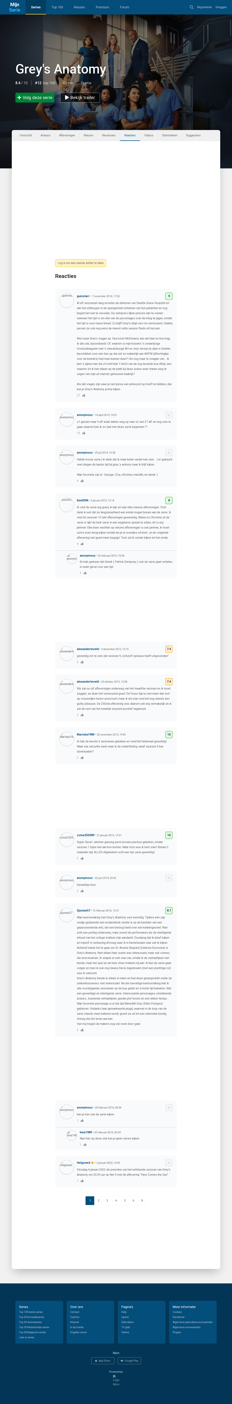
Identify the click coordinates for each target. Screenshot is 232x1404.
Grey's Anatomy (60, 69)
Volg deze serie (37, 97)
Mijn (14, 7)
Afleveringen (67, 135)
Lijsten (125, 1317)
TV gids (125, 1327)
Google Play (131, 1360)
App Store (104, 1360)
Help (124, 1312)
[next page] (142, 1200)
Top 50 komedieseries (31, 1317)
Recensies (109, 135)
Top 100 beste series (31, 1312)
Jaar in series (26, 1337)
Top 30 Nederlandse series (34, 1327)
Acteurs (45, 135)
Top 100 (57, 7)
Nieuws (79, 7)
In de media (77, 1327)
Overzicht (26, 135)
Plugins (177, 1332)
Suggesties (193, 135)
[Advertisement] (116, 168)
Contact (74, 1312)
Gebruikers (127, 1322)
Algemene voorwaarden (186, 1327)
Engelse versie (78, 1332)
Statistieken (169, 135)
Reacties (130, 135)
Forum (124, 7)
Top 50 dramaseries (30, 1322)
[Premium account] (93, 1162)
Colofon (74, 1317)
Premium (102, 7)
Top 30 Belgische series (32, 1332)
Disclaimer (179, 1317)
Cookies (177, 1312)
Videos (148, 135)
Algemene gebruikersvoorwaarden (193, 1322)
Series (36, 7)
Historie (74, 1322)
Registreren (204, 7)
